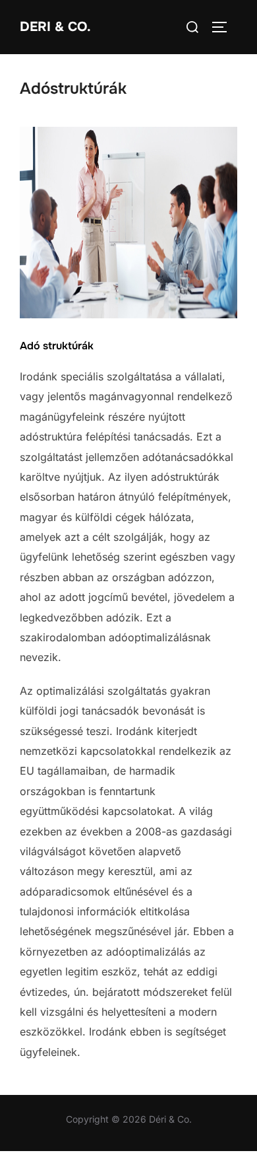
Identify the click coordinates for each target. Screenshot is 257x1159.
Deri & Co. (55, 26)
